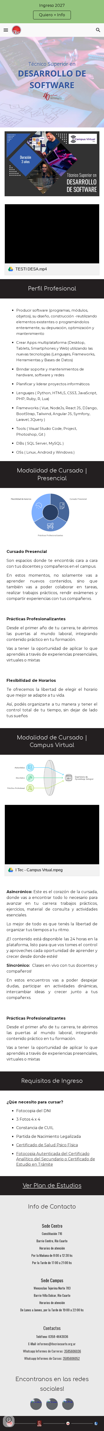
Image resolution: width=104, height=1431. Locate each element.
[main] (52, 288)
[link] (52, 239)
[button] (6, 30)
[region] (52, 11)
